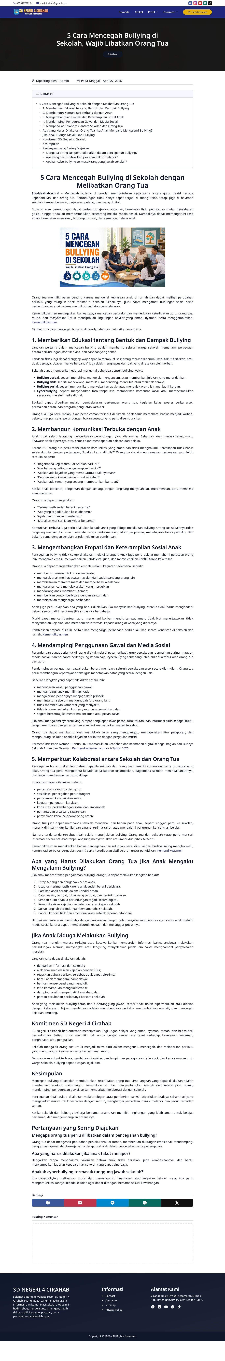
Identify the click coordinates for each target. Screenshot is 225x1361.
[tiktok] (210, 3)
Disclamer (111, 1300)
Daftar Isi (46, 94)
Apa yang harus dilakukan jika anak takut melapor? (82, 157)
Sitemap (110, 1305)
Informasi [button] (169, 12)
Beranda (124, 12)
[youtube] (200, 3)
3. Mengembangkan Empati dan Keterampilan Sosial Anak (83, 117)
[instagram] (195, 3)
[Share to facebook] (48, 1203)
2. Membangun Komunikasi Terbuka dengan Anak (77, 113)
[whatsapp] (205, 3)
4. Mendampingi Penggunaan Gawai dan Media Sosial (80, 121)
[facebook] (190, 3)
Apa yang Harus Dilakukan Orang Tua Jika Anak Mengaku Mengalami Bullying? (97, 130)
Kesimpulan (51, 144)
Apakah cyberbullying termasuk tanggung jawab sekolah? (86, 161)
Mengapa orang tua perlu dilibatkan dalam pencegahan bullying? (91, 153)
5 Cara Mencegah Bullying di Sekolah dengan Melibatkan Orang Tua (86, 104)
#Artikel (112, 54)
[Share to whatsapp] (145, 1203)
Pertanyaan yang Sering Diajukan (66, 148)
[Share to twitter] (177, 1203)
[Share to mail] (80, 1203)
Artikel (139, 12)
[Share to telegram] (112, 1203)
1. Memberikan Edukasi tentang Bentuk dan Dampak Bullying (86, 108)
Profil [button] (151, 12)
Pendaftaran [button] (199, 12)
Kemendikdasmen (44, 322)
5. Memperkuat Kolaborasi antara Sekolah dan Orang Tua (83, 126)
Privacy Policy (113, 1309)
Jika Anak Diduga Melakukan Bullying (69, 135)
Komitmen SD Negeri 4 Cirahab (64, 139)
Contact (110, 1296)
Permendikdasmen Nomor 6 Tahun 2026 (100, 748)
